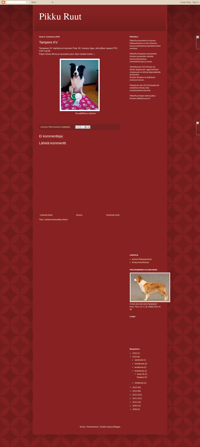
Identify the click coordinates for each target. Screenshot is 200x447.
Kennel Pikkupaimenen (142, 259)
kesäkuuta (139, 367)
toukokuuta (140, 371)
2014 (134, 387)
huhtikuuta (139, 383)
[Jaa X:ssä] (82, 127)
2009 (134, 406)
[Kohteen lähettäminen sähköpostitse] (76, 127)
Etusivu (79, 215)
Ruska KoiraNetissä (140, 262)
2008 (134, 409)
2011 (134, 398)
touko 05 (141, 374)
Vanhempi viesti (113, 215)
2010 (134, 402)
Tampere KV (142, 377)
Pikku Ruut (60, 16)
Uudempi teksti (46, 215)
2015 (134, 357)
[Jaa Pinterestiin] (88, 127)
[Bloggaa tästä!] (79, 127)
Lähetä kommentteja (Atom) (56, 219)
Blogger (117, 427)
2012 (134, 395)
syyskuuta (139, 360)
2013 (134, 391)
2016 (134, 353)
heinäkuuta (140, 364)
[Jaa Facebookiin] (85, 127)
